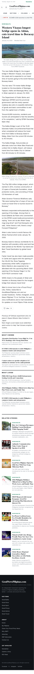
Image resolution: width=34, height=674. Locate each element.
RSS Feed (5, 654)
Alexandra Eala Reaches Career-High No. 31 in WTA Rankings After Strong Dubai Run (17, 339)
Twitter (18, 295)
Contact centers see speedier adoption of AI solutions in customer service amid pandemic (16, 361)
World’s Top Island (23, 247)
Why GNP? (5, 631)
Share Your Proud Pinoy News (11, 628)
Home (5, 13)
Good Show (5, 602)
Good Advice (6, 611)
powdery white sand (20, 244)
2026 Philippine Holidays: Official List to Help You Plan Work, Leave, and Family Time (18, 389)
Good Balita (6, 24)
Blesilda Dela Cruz (19, 40)
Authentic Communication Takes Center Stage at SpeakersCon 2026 (21, 446)
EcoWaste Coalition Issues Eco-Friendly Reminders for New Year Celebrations (22, 518)
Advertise (5, 634)
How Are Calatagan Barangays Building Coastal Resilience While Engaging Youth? (23, 427)
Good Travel (5, 614)
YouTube (20, 666)
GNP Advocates (6, 637)
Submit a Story (6, 651)
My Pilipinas (5, 625)
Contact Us (5, 640)
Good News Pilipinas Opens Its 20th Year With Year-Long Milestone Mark (22, 465)
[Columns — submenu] (29, 13)
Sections (13, 13)
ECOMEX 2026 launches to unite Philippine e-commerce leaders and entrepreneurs (17, 350)
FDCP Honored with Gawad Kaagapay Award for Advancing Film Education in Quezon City (22, 500)
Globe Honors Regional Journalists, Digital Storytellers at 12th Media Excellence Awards (21, 555)
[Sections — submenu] (18, 13)
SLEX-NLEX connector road (12, 273)
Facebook (11, 295)
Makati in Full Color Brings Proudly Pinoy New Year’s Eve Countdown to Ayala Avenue (22, 537)
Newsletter (29, 1)
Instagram (25, 295)
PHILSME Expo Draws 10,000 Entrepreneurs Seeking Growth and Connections (16, 377)
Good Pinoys (6, 608)
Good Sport (5, 605)
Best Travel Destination (10, 249)
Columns (24, 13)
